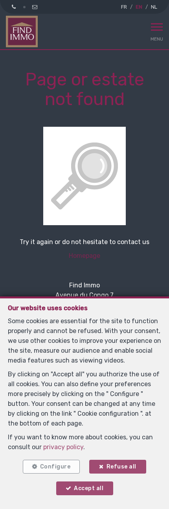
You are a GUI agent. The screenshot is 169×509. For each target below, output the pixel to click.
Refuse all (121, 466)
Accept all (88, 488)
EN (139, 7)
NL (154, 7)
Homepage (84, 255)
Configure (55, 466)
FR (124, 7)
